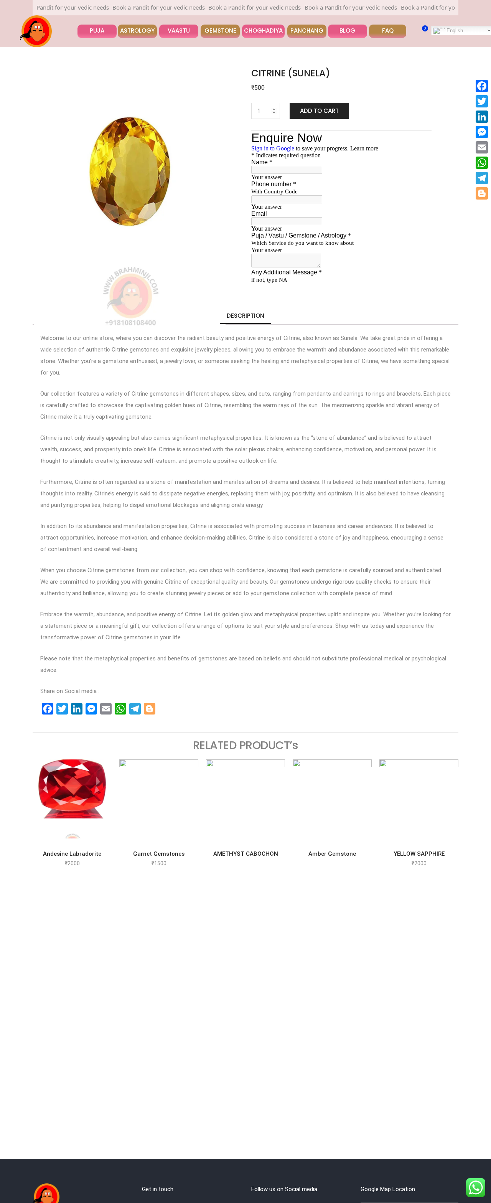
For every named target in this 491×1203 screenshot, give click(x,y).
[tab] (245, 316)
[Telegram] (481, 178)
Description (245, 316)
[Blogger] (481, 193)
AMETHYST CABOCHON (245, 853)
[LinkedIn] (481, 116)
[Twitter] (481, 101)
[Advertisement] (28, 1008)
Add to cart (319, 111)
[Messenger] (481, 132)
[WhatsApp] (481, 162)
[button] (97, 31)
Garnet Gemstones (159, 853)
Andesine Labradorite (72, 853)
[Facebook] (481, 86)
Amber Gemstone (332, 853)
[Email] (481, 147)
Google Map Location (388, 1189)
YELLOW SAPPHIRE (419, 853)
